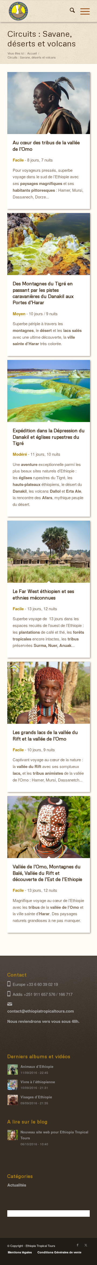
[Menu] (82, 11)
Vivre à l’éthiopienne (37, 1081)
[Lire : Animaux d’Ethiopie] (12, 1069)
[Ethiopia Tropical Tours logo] (40, 11)
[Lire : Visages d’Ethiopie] (12, 1100)
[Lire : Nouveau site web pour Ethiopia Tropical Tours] (12, 1135)
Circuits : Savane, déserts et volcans (41, 38)
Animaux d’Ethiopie (36, 1066)
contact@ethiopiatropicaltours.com (40, 1011)
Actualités (16, 1185)
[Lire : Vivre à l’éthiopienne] (12, 1084)
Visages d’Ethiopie (36, 1097)
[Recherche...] (69, 11)
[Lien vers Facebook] (78, 1245)
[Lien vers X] (86, 1245)
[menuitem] (69, 11)
